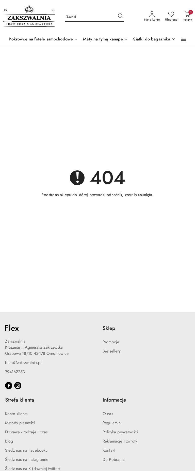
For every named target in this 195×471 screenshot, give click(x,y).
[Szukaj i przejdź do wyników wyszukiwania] (120, 16)
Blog (9, 441)
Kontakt (109, 450)
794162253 (15, 372)
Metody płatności (20, 423)
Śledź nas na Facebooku (26, 450)
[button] (183, 39)
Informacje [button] (114, 400)
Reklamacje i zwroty (120, 441)
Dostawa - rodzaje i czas (26, 432)
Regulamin (112, 423)
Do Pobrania (114, 459)
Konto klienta (16, 414)
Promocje (111, 342)
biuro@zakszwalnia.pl (23, 362)
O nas (108, 414)
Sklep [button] (109, 328)
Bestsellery (112, 351)
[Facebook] (8, 385)
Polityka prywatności (120, 432)
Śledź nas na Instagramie (26, 459)
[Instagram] (17, 385)
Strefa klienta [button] (19, 400)
